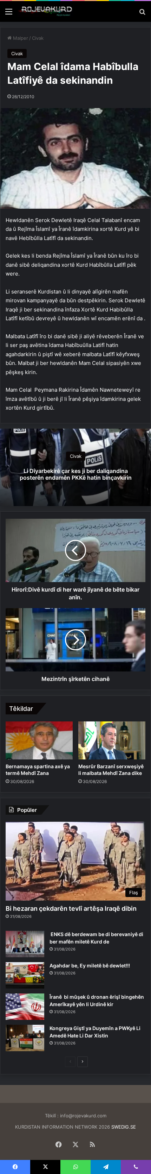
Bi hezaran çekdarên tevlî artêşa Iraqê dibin (71, 908)
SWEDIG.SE (123, 1127)
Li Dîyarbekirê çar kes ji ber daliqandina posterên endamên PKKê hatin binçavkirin (76, 474)
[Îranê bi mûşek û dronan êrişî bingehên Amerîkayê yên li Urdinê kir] (25, 1006)
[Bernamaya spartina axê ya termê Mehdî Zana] (39, 740)
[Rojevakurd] (46, 11)
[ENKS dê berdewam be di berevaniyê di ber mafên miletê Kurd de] (25, 944)
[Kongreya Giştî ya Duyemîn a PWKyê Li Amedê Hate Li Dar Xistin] (25, 1038)
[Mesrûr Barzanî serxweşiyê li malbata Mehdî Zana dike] (111, 740)
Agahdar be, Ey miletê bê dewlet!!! (90, 965)
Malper (20, 38)
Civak (38, 38)
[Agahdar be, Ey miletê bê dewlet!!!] (25, 975)
